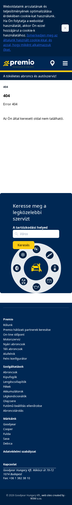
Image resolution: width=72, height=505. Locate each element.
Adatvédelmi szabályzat (19, 451)
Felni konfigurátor (15, 358)
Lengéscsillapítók (14, 382)
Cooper (8, 429)
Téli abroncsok (12, 349)
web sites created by (53, 495)
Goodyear (9, 424)
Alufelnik (9, 354)
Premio (8, 319)
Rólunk (7, 325)
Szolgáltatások (13, 366)
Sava (6, 439)
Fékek (7, 386)
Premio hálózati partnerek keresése (27, 330)
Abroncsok (10, 372)
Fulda (7, 434)
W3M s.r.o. (36, 498)
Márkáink (9, 418)
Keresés (24, 245)
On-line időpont (13, 334)
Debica (7, 443)
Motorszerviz (11, 339)
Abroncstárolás (13, 410)
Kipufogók (10, 377)
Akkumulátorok (13, 391)
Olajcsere (9, 401)
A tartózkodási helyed (30, 227)
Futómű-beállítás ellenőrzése (22, 406)
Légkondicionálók (14, 396)
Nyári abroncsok (14, 344)
